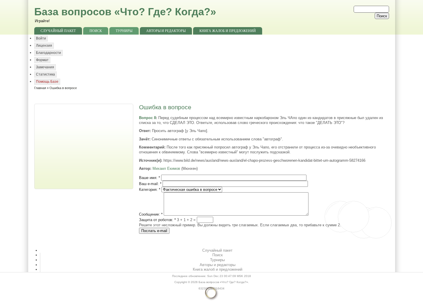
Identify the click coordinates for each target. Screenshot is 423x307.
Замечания (45, 67)
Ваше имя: (149, 178)
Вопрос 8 (147, 118)
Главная (40, 88)
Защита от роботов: (157, 220)
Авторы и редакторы (166, 31)
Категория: (149, 189)
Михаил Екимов (166, 168)
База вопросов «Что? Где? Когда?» (125, 12)
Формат (42, 60)
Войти (41, 38)
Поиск (95, 31)
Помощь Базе (47, 82)
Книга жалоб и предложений (227, 31)
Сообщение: (151, 214)
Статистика (45, 74)
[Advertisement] (84, 146)
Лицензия (44, 46)
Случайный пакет (58, 31)
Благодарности (48, 53)
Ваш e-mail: (150, 184)
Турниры (124, 31)
